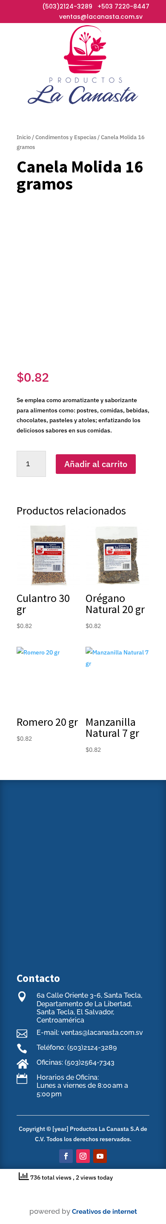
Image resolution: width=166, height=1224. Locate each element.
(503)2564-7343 (89, 1062)
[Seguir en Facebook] (66, 1156)
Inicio (24, 137)
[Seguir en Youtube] (100, 1156)
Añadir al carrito (95, 464)
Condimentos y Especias (65, 137)
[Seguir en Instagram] (83, 1156)
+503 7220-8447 (123, 6)
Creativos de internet (104, 1211)
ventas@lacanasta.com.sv (101, 16)
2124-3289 (76, 6)
